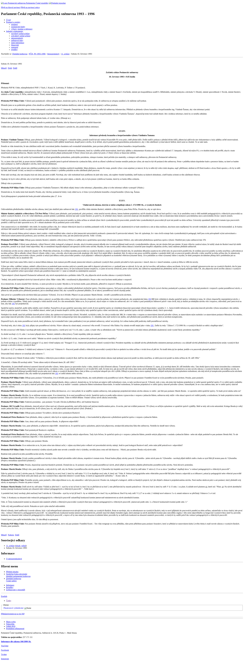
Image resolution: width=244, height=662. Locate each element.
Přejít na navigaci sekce (30, 7)
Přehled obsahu (12, 572)
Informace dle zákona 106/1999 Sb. (16, 641)
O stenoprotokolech (14, 559)
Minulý (4, 68)
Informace (10, 585)
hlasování (15, 45)
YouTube (4, 646)
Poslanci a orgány (13, 22)
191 (76, 209)
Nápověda (10, 624)
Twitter (4, 654)
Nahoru (11, 535)
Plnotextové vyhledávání (13, 608)
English (4, 596)
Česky (8, 601)
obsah (18, 546)
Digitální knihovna (19, 54)
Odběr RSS (10, 626)
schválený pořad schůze (20, 36)
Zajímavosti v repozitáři (15, 590)
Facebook (5, 650)
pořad (23, 546)
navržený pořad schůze (20, 33)
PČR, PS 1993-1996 (37, 54)
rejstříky (14, 49)
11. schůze (65, 54)
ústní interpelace (17, 43)
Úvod (8, 20)
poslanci (14, 24)
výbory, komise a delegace (21, 29)
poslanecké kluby (18, 27)
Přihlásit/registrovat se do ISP (13, 614)
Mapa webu (11, 622)
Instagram (5, 659)
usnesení (14, 47)
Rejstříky (9, 587)
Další (15, 68)
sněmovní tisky (17, 40)
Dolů (10, 68)
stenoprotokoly (17, 38)
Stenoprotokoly (53, 54)
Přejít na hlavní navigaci (10, 7)
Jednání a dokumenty (14, 31)
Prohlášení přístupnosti (15, 628)
